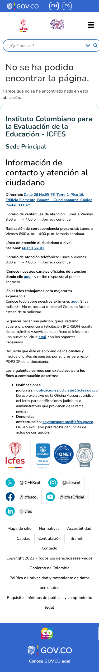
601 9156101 (33, 248)
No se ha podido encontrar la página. (47, 73)
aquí (27, 276)
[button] (91, 25)
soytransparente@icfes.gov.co (68, 421)
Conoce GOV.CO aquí (49, 661)
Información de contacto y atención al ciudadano (47, 173)
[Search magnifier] (95, 45)
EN (54, 6)
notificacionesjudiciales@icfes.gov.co (66, 390)
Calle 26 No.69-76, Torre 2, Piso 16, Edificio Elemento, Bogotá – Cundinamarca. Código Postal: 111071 (49, 200)
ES (67, 6)
